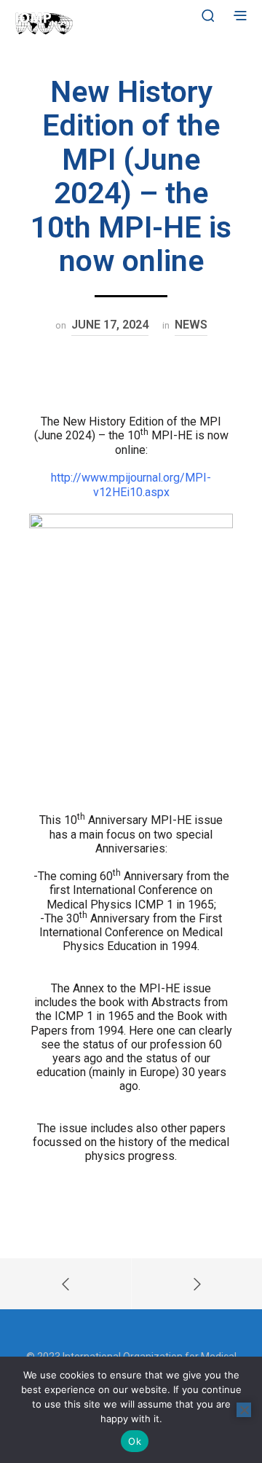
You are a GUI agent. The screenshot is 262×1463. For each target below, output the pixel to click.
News (191, 325)
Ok (134, 1441)
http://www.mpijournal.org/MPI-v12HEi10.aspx (131, 485)
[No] (244, 1410)
